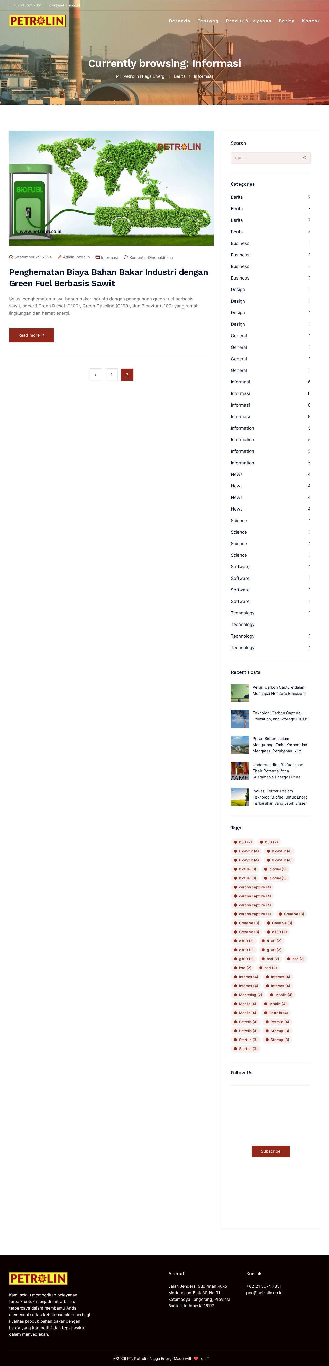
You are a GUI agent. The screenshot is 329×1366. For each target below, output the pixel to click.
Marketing (250, 995)
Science (239, 520)
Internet (248, 977)
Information (242, 428)
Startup (280, 1030)
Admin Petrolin (76, 257)
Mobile (284, 995)
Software (240, 566)
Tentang (208, 20)
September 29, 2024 (33, 257)
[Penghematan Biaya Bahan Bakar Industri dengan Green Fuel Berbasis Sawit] (111, 192)
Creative (294, 914)
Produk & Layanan (249, 20)
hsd (273, 959)
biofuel (247, 869)
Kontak (311, 20)
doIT (205, 1358)
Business (240, 243)
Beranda (179, 20)
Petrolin (278, 1013)
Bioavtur (249, 851)
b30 (245, 842)
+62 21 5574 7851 (27, 5)
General (239, 335)
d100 (279, 932)
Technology (242, 612)
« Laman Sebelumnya (95, 374)
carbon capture (255, 887)
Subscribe (270, 1151)
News (237, 474)
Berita (287, 20)
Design (238, 289)
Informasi (109, 257)
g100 (274, 950)
